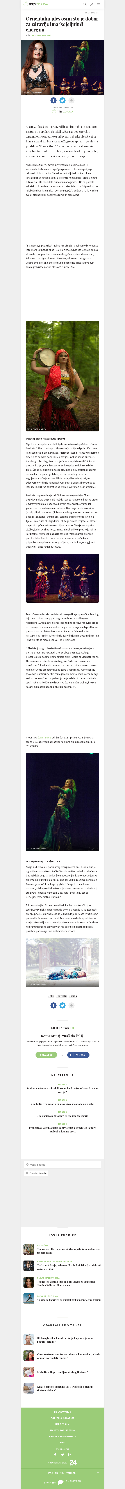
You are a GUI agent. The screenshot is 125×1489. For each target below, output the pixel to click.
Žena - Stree (44, 737)
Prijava (80, 1054)
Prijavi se (46, 1054)
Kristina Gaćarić (41, 35)
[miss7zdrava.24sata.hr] (35, 4)
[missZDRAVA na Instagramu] (70, 1455)
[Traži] (85, 4)
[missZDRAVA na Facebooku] (55, 1455)
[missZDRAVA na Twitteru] (62, 1455)
